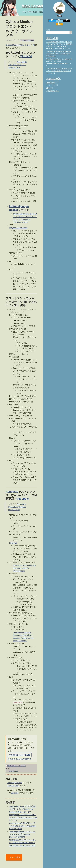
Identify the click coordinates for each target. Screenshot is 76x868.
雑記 (48, 88)
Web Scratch (33, 6)
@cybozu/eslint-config (18, 228)
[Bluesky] (59, 20)
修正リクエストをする (16, 766)
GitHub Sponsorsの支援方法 (19, 759)
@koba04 (25, 56)
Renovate (12, 491)
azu (59, 15)
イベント (50, 85)
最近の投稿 (52, 38)
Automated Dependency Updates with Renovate (17, 507)
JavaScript (50, 82)
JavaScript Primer (14, 783)
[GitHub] (66, 20)
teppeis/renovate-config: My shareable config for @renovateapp (24, 568)
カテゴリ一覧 (53, 78)
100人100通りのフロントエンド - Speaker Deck (17, 64)
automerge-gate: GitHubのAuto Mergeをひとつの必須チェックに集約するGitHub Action (58, 54)
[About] (59, 8)
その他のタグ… (52, 91)
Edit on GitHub (28, 40)
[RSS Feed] (59, 24)
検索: (48, 30)
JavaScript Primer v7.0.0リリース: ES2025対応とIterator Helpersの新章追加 (22, 834)
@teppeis (22, 498)
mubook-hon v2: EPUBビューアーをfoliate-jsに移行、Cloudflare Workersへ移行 (22, 826)
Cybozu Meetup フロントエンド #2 (20, 45)
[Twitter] (52, 20)
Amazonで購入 (13, 785)
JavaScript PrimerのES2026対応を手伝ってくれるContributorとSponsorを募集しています (59, 71)
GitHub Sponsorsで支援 (19, 755)
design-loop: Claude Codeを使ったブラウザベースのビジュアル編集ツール (23, 817)
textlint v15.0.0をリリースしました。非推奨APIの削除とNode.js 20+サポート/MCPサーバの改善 (22, 842)
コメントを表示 (13, 857)
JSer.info (14, 793)
